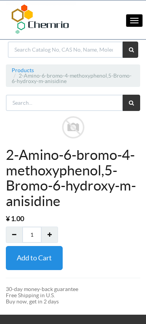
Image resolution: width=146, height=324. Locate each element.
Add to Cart (34, 258)
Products (23, 70)
